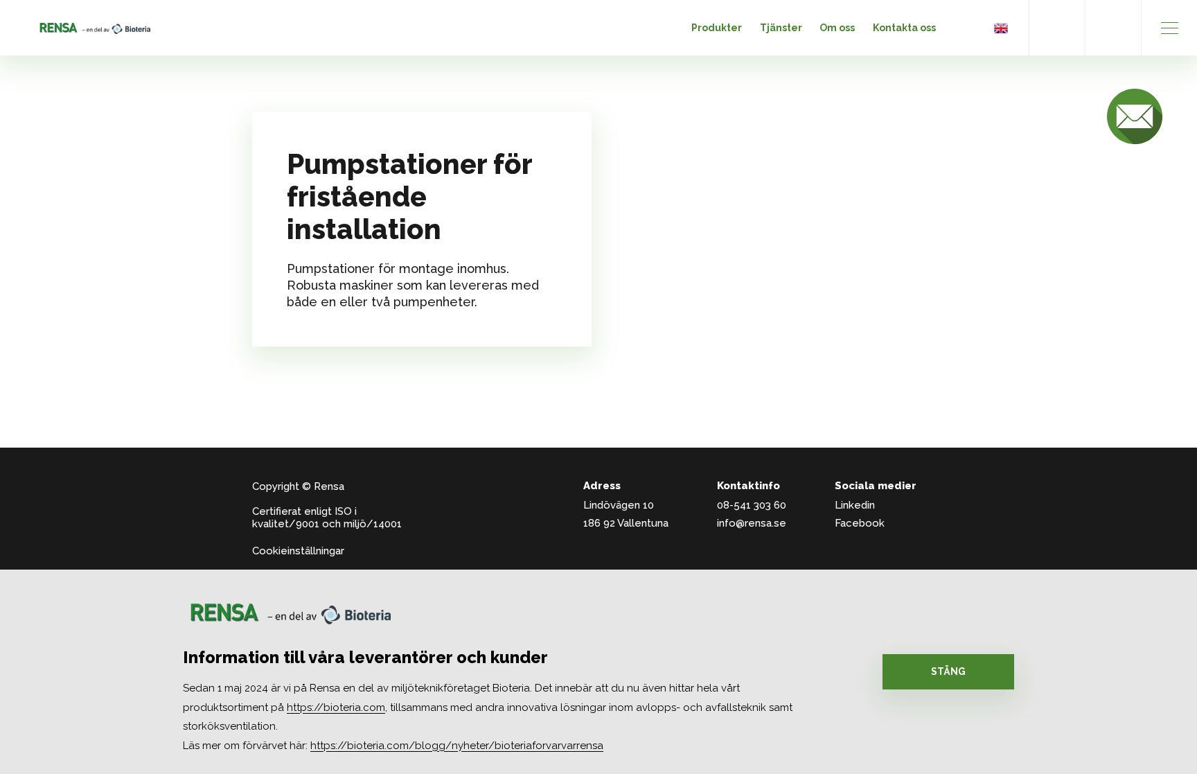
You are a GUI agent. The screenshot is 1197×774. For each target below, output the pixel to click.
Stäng (948, 671)
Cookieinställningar (298, 551)
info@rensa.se (751, 523)
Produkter (716, 27)
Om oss (837, 27)
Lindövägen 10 (618, 505)
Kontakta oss (904, 27)
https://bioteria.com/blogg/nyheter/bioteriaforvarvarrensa (456, 745)
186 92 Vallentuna (625, 523)
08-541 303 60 (751, 505)
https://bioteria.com (336, 707)
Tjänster (781, 27)
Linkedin (855, 505)
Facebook (860, 523)
